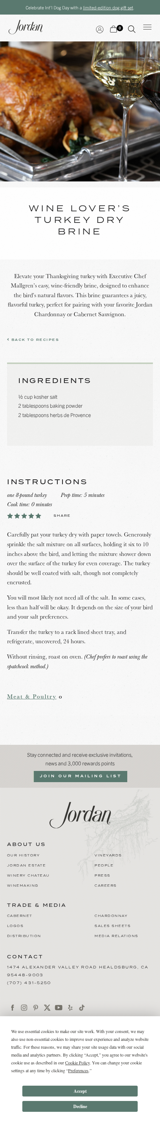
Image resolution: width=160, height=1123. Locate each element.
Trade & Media (37, 905)
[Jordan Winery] (80, 814)
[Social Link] (13, 1007)
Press (103, 875)
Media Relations (116, 936)
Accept (80, 1091)
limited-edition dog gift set (108, 7)
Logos (15, 926)
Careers (106, 885)
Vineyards (108, 855)
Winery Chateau (28, 875)
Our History (23, 855)
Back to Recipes (34, 339)
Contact (25, 957)
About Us (26, 844)
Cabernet (19, 916)
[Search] (131, 30)
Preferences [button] (78, 1070)
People (104, 865)
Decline (80, 1106)
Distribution (24, 936)
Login (99, 28)
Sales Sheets (113, 926)
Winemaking (23, 885)
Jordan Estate (26, 865)
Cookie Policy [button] (77, 1063)
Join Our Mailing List (81, 776)
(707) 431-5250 (29, 983)
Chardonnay (111, 916)
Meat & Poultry (32, 696)
